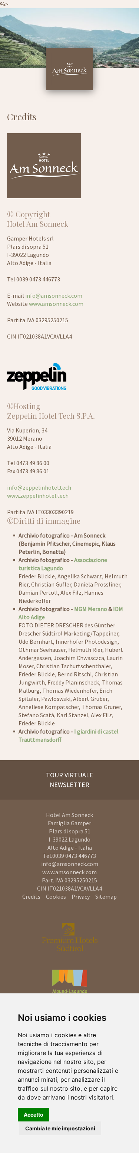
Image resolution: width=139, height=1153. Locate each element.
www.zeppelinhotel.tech (38, 495)
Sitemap (106, 896)
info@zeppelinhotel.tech (39, 487)
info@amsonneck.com (53, 295)
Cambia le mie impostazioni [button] (60, 1128)
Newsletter (69, 784)
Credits (31, 896)
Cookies (56, 896)
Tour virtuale (69, 775)
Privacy (81, 896)
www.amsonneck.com (56, 303)
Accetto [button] (33, 1114)
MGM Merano (90, 609)
